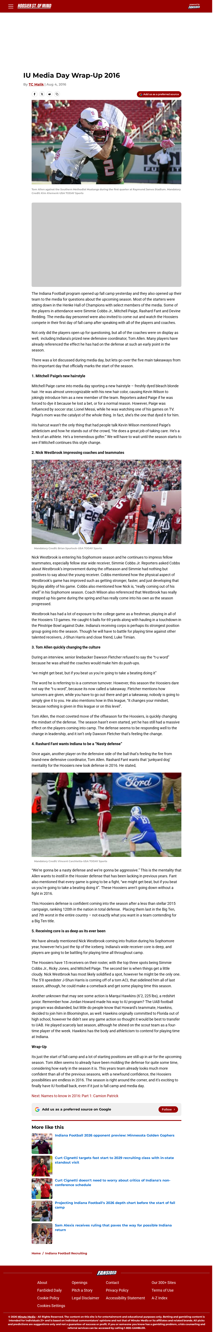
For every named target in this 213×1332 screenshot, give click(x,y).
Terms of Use (163, 1290)
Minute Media (26, 1316)
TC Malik (36, 84)
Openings (79, 1282)
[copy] (57, 94)
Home (36, 1253)
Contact (112, 1282)
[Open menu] (10, 6)
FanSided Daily (49, 1290)
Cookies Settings (51, 1305)
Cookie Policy (48, 1298)
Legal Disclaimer (85, 1298)
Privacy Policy (117, 1290)
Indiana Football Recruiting (66, 1253)
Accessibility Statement (125, 1298)
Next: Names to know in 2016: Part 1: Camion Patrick (75, 1096)
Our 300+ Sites (164, 1282)
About (42, 1282)
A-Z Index (159, 1298)
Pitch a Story (82, 1290)
